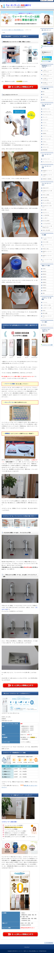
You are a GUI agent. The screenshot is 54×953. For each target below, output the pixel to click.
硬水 (43, 94)
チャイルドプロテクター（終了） (47, 238)
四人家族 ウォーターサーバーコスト (47, 83)
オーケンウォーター (47, 138)
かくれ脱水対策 (46, 215)
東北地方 (44, 271)
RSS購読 (43, 0)
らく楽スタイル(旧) (47, 305)
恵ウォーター (45, 144)
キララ (44, 128)
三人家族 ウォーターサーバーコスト (47, 79)
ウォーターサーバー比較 (47, 260)
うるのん (44, 141)
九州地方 (44, 290)
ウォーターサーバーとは (47, 245)
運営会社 (44, 325)
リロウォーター (46, 147)
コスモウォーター (46, 108)
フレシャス (45, 117)
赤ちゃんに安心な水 (47, 202)
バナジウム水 (45, 97)
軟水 (43, 91)
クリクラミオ (45, 130)
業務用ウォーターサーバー (47, 256)
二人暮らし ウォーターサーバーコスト (47, 75)
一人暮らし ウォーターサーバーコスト (47, 71)
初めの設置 (45, 197)
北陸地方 (44, 276)
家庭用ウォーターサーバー (47, 252)
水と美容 (44, 209)
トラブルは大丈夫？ (47, 223)
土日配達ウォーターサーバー (47, 175)
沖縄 (43, 293)
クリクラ (44, 122)
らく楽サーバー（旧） (47, 307)
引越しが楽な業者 (46, 230)
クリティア (45, 125)
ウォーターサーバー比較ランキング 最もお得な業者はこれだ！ (13, 29)
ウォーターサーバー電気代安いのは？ (47, 227)
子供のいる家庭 (46, 194)
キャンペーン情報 (46, 61)
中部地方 (44, 279)
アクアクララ (45, 119)
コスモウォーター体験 (47, 344)
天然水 (44, 310)
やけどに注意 (45, 241)
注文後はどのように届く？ (47, 191)
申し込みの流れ (46, 200)
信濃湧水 (44, 133)
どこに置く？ (45, 217)
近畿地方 (44, 282)
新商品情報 (45, 149)
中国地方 (44, 285)
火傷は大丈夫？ (46, 187)
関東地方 (44, 274)
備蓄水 (44, 99)
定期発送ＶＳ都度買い (47, 178)
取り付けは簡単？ (46, 220)
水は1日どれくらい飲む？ (47, 206)
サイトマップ (50, 0)
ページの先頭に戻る (49, 942)
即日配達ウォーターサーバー (47, 171)
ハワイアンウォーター (47, 136)
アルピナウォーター (47, 111)
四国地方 (44, 287)
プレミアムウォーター (47, 114)
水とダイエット (46, 212)
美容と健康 (45, 313)
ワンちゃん (45, 302)
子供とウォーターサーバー (47, 317)
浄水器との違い (46, 248)
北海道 (44, 268)
